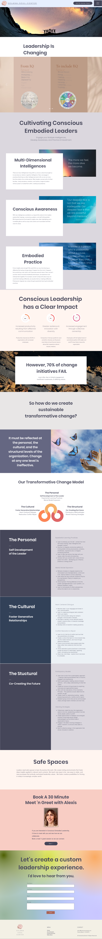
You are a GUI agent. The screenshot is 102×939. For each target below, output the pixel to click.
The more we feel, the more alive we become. (78, 163)
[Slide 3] (52, 108)
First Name (29, 883)
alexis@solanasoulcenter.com (84, 930)
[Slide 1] (49, 108)
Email (28, 896)
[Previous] (6, 84)
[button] (82, 3)
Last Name (29, 889)
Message (29, 902)
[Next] (95, 84)
